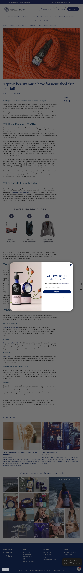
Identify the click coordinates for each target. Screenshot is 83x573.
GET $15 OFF (57, 292)
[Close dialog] (70, 265)
